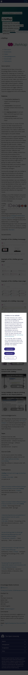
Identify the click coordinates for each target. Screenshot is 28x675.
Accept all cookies (9, 349)
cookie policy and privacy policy (14, 335)
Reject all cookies (9, 353)
